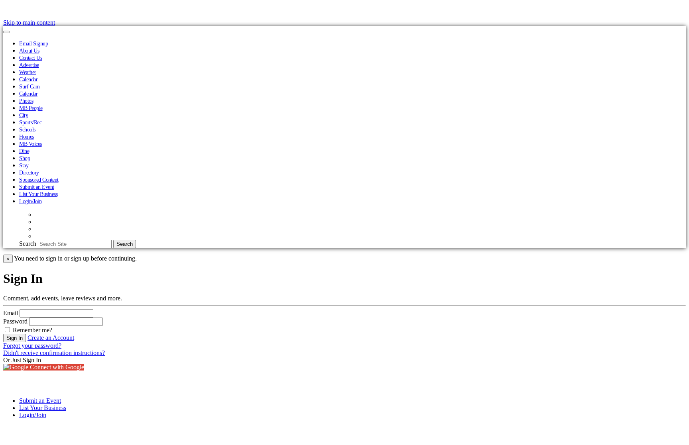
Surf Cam (29, 86)
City (23, 115)
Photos (26, 101)
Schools (27, 129)
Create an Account (51, 337)
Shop (24, 158)
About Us (29, 50)
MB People (31, 108)
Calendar (28, 79)
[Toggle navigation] (6, 32)
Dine (24, 151)
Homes (26, 136)
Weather (27, 72)
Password (15, 321)
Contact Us (30, 58)
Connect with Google (56, 367)
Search (27, 243)
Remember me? (31, 330)
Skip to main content (29, 22)
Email (10, 313)
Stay (23, 165)
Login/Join (30, 201)
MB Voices (30, 144)
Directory (29, 172)
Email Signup (33, 43)
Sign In (14, 338)
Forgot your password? (32, 345)
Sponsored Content (39, 179)
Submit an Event (36, 187)
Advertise (29, 65)
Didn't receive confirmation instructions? (54, 352)
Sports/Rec (30, 122)
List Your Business (38, 194)
